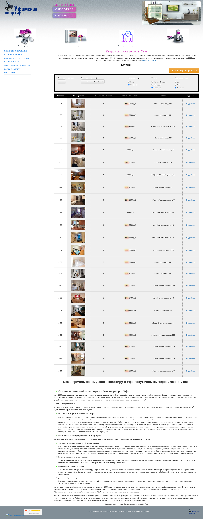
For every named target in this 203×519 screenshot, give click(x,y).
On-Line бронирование (25, 46)
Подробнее (190, 103)
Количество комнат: (66, 78)
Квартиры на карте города (126, 46)
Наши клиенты (12, 62)
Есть (132, 82)
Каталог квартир (76, 46)
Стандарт (157, 85)
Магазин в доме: (182, 78)
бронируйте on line (148, 60)
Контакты (177, 46)
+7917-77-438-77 (64, 9)
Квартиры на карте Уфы (16, 58)
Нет (178, 85)
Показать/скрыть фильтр (183, 70)
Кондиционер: (134, 78)
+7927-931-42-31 (64, 15)
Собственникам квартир (17, 65)
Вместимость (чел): (89, 78)
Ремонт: (154, 78)
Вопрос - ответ (12, 69)
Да (178, 82)
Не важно (134, 85)
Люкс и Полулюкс (160, 82)
